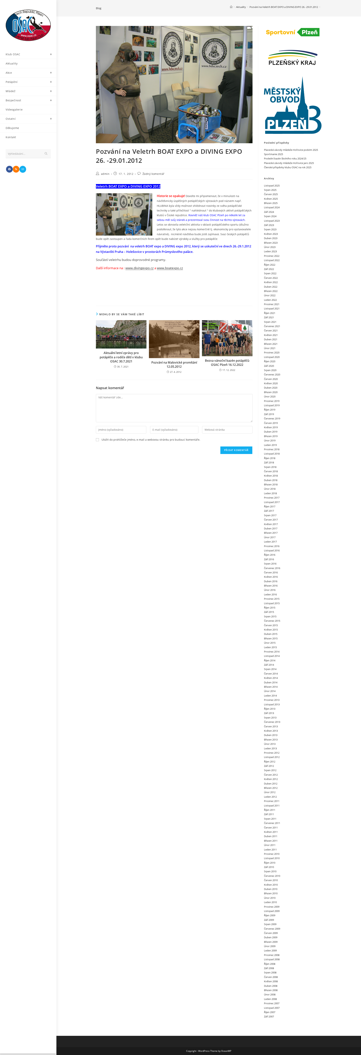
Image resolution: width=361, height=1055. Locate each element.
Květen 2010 (271, 884)
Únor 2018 (269, 488)
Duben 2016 (270, 581)
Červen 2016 (271, 572)
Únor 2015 (269, 642)
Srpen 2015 (270, 616)
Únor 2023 (269, 247)
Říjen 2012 (269, 761)
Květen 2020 (271, 383)
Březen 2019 (271, 436)
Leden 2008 (270, 999)
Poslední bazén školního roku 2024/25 (285, 158)
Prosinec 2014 (271, 651)
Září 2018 (269, 462)
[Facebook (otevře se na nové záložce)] (9, 169)
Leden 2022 (270, 300)
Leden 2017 (270, 541)
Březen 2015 (271, 638)
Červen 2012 (271, 774)
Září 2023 (269, 225)
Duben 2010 (270, 889)
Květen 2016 (271, 576)
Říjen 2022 (269, 264)
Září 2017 (269, 510)
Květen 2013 (271, 730)
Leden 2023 (270, 251)
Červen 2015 (271, 625)
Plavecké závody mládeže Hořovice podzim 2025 (291, 150)
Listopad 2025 (272, 185)
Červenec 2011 (272, 823)
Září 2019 (269, 414)
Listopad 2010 (272, 858)
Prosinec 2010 (271, 854)
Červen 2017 (271, 519)
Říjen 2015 (269, 607)
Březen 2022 (271, 291)
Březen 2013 (271, 739)
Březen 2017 (271, 532)
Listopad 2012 (272, 757)
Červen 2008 (271, 977)
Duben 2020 (270, 387)
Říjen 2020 (269, 361)
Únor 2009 (269, 946)
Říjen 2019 (269, 409)
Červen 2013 (271, 726)
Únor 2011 (269, 845)
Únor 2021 (269, 348)
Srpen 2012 (270, 770)
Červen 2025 (271, 194)
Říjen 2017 (269, 506)
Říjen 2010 (269, 862)
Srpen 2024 (270, 216)
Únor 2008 (269, 994)
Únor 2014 (269, 691)
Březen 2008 (271, 990)
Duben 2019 (270, 431)
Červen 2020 (271, 379)
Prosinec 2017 (271, 497)
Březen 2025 (271, 203)
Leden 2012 (270, 796)
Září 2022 (269, 269)
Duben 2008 (270, 986)
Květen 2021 (271, 335)
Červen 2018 (271, 471)
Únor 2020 (269, 396)
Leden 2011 (270, 849)
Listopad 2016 (272, 550)
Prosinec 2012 (271, 752)
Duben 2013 (270, 735)
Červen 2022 (271, 278)
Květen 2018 (271, 475)
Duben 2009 (270, 937)
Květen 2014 (271, 678)
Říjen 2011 (269, 810)
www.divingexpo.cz (139, 268)
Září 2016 (269, 559)
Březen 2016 (271, 585)
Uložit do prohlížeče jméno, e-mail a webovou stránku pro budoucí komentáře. (151, 439)
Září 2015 (269, 612)
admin (105, 174)
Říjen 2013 (269, 708)
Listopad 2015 (272, 603)
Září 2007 (269, 1016)
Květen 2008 (271, 981)
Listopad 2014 (272, 656)
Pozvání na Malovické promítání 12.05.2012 (174, 364)
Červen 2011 (271, 827)
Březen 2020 (271, 392)
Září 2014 (269, 664)
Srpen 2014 (270, 669)
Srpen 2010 (270, 871)
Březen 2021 (271, 344)
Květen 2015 (271, 629)
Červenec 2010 (272, 876)
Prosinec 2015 (271, 598)
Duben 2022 (270, 286)
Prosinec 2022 (271, 256)
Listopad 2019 (272, 405)
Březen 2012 (271, 788)
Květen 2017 (271, 524)
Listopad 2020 (272, 357)
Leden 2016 (270, 594)
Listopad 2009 (272, 911)
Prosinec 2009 (271, 906)
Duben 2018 (270, 480)
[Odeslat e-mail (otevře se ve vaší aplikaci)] (22, 169)
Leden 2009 (270, 950)
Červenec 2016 (272, 568)
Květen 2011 (271, 832)
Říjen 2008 (269, 964)
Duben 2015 (270, 634)
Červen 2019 (271, 423)
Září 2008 (269, 968)
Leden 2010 (270, 902)
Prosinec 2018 (271, 449)
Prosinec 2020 (271, 352)
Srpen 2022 (270, 273)
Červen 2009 (271, 933)
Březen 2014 (271, 686)
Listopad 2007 (272, 1008)
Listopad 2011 (272, 805)
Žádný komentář (154, 174)
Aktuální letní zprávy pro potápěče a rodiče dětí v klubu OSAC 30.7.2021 (121, 357)
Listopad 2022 (272, 260)
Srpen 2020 (270, 370)
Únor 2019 (269, 440)
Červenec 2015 (272, 620)
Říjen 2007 (269, 1012)
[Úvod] (231, 7)
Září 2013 (269, 713)
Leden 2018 (270, 493)
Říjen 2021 (269, 313)
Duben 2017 (270, 528)
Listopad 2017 (272, 502)
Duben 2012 (270, 783)
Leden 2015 (270, 647)
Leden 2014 (270, 695)
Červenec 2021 (272, 326)
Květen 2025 (271, 198)
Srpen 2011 (270, 818)
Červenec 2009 (272, 928)
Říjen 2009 (269, 915)
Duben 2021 (270, 339)
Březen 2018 (271, 484)
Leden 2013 (270, 748)
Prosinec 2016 (271, 546)
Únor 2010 (269, 898)
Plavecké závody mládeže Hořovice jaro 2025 (289, 163)
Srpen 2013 (270, 717)
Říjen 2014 (269, 660)
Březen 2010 (271, 893)
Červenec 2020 (272, 374)
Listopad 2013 (272, 704)
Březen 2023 (271, 242)
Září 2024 (269, 212)
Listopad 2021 (272, 308)
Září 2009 (269, 920)
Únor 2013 (269, 744)
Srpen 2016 (270, 563)
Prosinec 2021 (271, 304)
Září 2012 (269, 766)
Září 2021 (269, 317)
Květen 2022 (271, 282)
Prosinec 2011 (271, 801)
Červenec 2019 (272, 418)
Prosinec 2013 (271, 700)
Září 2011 (269, 814)
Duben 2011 (270, 836)
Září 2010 (269, 867)
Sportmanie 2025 (273, 154)
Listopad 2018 (272, 453)
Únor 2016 (269, 590)
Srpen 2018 (270, 467)
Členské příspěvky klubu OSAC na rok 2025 (287, 167)
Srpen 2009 (270, 924)
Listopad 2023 (272, 220)
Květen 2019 (271, 427)
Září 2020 (269, 366)
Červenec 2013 (272, 722)
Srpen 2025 (270, 190)
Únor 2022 (269, 295)
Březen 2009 (271, 942)
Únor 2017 (269, 537)
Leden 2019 (270, 445)
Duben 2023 (270, 238)
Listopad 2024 (272, 207)
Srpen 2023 (270, 229)
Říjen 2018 (269, 458)
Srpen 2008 (270, 972)
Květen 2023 (271, 234)
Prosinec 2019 (271, 401)
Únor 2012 (269, 792)
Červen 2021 (271, 330)
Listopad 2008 (272, 959)
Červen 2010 (271, 880)
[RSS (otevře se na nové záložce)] (16, 169)
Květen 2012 (271, 779)
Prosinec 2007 (271, 1003)
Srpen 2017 (270, 515)
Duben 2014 (270, 682)
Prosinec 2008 (271, 955)
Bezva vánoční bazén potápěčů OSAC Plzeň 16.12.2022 (227, 362)
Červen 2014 (271, 673)
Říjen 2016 (269, 554)
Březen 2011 (271, 840)
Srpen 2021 (270, 322)
